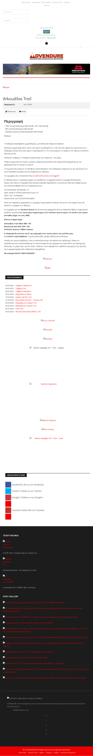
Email (23, 111)
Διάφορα (49, 753)
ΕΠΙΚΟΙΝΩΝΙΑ (46, 2)
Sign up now (51, 38)
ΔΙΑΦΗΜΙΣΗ (36, 2)
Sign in (46, 32)
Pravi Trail (19, 309)
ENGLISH (67, 2)
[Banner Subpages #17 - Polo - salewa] (47, 329)
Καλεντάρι (22, 753)
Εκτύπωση (11, 111)
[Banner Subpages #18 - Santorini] (48, 397)
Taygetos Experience (23, 285)
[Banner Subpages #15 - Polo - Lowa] (48, 452)
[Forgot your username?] (46, 8)
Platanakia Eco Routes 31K (25, 306)
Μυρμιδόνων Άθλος (23, 294)
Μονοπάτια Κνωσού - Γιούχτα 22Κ (29, 300)
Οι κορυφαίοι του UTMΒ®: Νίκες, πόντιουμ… (20, 587)
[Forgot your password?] (47, 24)
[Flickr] (46, 725)
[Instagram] (8, 516)
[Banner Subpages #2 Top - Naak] (46, 87)
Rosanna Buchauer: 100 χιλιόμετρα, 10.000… (20, 570)
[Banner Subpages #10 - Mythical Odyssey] (48, 420)
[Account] (46, 43)
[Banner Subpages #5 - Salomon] (47, 258)
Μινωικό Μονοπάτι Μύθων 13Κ (28, 311)
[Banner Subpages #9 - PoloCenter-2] (48, 320)
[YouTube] (46, 729)
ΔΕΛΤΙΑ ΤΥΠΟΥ (57, 2)
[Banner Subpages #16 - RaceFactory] (48, 429)
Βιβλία (41, 753)
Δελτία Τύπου (33, 753)
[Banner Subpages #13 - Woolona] (47, 338)
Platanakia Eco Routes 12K (25, 303)
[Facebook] (46, 716)
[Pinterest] (8, 503)
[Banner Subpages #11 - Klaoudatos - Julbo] (48, 268)
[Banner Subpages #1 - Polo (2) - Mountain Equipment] (46, 69)
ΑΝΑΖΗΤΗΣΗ (26, 2)
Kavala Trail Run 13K (23, 297)
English (56, 753)
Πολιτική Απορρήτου (68, 753)
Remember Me (45, 28)
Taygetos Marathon (23, 291)
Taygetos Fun (20, 288)
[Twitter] (46, 720)
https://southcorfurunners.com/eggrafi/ (44, 176)
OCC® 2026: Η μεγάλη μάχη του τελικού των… (21, 553)
